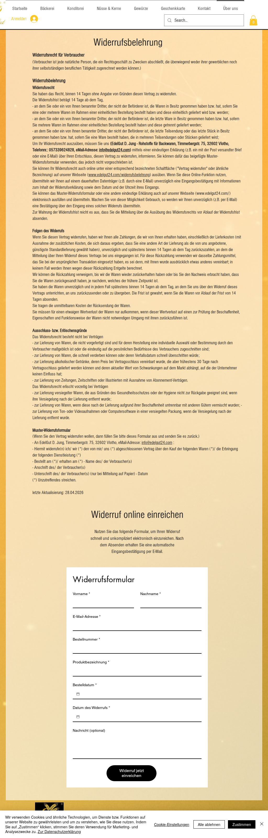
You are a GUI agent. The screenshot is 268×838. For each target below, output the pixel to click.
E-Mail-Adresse (86, 616)
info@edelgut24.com (114, 149)
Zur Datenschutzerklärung (59, 831)
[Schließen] (262, 824)
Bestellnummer (86, 639)
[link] (253, 20)
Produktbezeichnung (91, 662)
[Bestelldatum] (78, 694)
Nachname (150, 594)
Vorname (81, 594)
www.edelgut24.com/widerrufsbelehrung (119, 174)
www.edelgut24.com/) (214, 193)
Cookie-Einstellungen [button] (171, 824)
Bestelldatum (85, 685)
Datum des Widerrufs (91, 708)
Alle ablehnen (209, 824)
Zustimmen (241, 824)
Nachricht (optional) (89, 730)
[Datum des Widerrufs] (78, 717)
